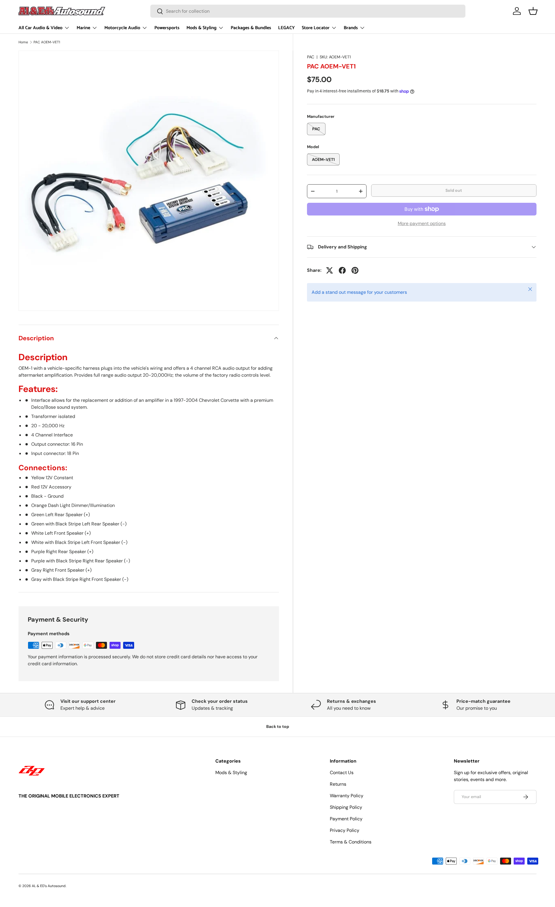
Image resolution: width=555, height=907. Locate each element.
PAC (310, 57)
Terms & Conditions (350, 842)
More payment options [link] (422, 223)
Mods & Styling (201, 28)
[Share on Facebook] (342, 270)
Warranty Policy (346, 796)
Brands (351, 28)
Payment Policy (346, 819)
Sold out (453, 190)
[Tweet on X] (329, 270)
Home (23, 42)
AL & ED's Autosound (49, 886)
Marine (83, 28)
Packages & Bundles (251, 28)
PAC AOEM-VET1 (47, 42)
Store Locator (316, 28)
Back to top (277, 726)
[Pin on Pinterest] (355, 270)
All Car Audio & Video (40, 28)
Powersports (167, 28)
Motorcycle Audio (122, 28)
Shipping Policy (346, 807)
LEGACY (286, 28)
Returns (338, 784)
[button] (533, 11)
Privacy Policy (344, 830)
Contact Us (342, 773)
